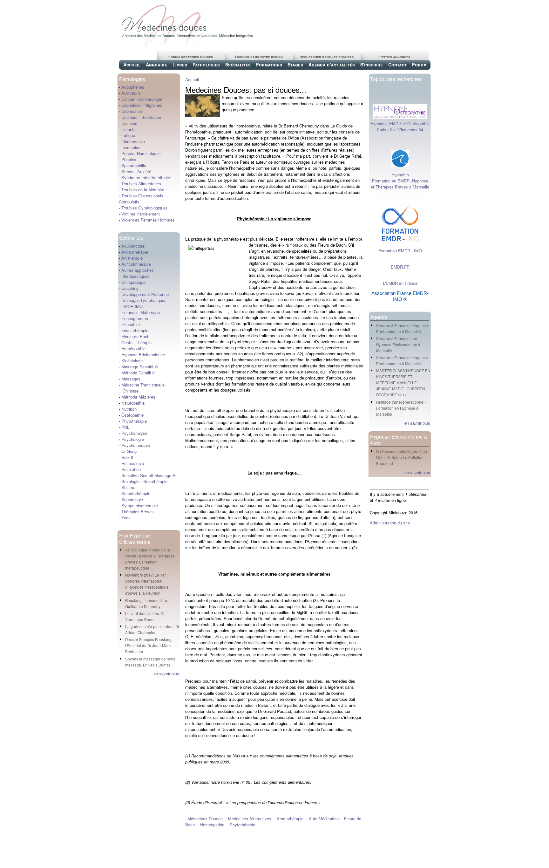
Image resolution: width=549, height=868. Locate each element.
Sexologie (129, 481)
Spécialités (238, 64)
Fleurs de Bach (135, 336)
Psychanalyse (134, 433)
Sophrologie (132, 499)
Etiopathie (130, 324)
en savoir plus (166, 674)
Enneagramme (134, 318)
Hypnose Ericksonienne (143, 355)
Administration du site (390, 523)
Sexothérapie (155, 481)
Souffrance (151, 117)
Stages (295, 64)
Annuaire (156, 64)
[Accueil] (187, 47)
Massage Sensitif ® (139, 367)
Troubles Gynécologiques (144, 208)
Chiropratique (133, 282)
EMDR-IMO (132, 306)
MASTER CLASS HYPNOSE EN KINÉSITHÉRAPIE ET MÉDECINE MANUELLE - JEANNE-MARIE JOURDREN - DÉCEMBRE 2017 (403, 382)
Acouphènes (132, 87)
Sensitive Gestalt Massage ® (148, 475)
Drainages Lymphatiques (143, 300)
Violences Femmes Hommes (148, 220)
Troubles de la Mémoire (142, 190)
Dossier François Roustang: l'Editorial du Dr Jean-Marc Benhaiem (149, 645)
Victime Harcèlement (140, 214)
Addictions (131, 93)
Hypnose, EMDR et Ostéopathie (400, 123)
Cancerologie (150, 99)
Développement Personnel (145, 294)
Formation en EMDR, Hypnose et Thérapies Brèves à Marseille (400, 184)
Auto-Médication (324, 819)
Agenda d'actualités (331, 64)
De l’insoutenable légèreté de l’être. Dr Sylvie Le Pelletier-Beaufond (401, 457)
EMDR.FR (400, 267)
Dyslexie (129, 123)
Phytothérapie (134, 421)
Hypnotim (400, 175)
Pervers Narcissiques (141, 153)
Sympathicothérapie (139, 505)
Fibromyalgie (133, 141)
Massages (130, 379)
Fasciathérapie (134, 330)
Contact (397, 64)
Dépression (131, 111)
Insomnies (130, 147)
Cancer (127, 99)
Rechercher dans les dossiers (327, 56)
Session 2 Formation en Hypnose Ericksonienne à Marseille (398, 344)
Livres (180, 64)
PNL (125, 427)
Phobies (128, 159)
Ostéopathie (132, 415)
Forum (419, 64)
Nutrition (129, 409)
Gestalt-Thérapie (136, 342)
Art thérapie (132, 258)
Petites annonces (394, 56)
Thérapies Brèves (137, 512)
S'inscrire (371, 64)
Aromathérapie (134, 252)
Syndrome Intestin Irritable (145, 177)
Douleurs (129, 117)
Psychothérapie (135, 445)
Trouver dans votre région (258, 56)
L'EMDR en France (400, 283)
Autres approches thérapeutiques (136, 273)
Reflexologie (132, 463)
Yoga (126, 518)
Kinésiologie (132, 361)
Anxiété (144, 171)
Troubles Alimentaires (141, 184)
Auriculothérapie (136, 264)
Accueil (131, 64)
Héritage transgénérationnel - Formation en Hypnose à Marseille (401, 408)
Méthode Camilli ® (138, 373)
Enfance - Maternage (140, 312)
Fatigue (128, 135)
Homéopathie (133, 348)
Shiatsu (128, 487)
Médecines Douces (205, 819)
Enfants (128, 129)
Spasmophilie (133, 165)
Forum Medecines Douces (190, 56)
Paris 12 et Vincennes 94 (400, 129)
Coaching (130, 288)
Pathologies (206, 64)
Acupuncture (133, 246)
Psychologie (132, 439)
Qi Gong (129, 451)
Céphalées (131, 105)
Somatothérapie (135, 493)
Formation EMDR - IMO (400, 251)
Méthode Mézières (138, 397)
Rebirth (127, 457)
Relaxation (131, 469)
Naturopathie (133, 403)
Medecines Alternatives (249, 819)
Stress (127, 171)
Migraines (153, 105)
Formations (269, 64)
